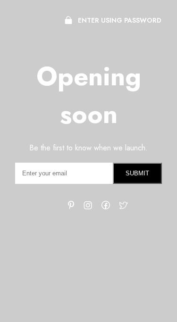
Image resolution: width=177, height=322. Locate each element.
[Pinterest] (71, 206)
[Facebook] (105, 206)
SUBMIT (137, 173)
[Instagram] (88, 207)
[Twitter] (123, 207)
